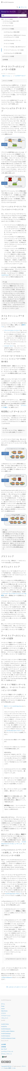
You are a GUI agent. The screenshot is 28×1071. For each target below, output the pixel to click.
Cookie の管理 (7, 1068)
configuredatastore (6, 977)
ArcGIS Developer (6, 1033)
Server (3, 1008)
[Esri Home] (4, 1057)
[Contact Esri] (10, 1062)
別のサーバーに (13, 706)
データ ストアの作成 (9, 43)
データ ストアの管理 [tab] (8, 56)
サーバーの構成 (9, 19)
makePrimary (4, 275)
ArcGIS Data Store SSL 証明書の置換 (12, 53)
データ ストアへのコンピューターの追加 (13, 50)
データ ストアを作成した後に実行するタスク (15, 46)
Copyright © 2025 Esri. (6, 1066)
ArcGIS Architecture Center (8, 1038)
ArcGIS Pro (4, 1026)
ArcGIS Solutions (5, 1036)
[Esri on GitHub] (7, 1062)
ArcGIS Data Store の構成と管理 (11, 21)
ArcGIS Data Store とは (7, 25)
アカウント (14, 730)
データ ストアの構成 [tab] (8, 28)
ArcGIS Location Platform (7, 1031)
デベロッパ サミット (6, 1054)
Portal (2, 1006)
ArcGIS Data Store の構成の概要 (11, 32)
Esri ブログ (4, 1049)
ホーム (3, 1004)
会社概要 (3, 1044)
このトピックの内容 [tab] (7, 80)
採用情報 (3, 1046)
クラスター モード (9, 346)
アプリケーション (5, 1015)
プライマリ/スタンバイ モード (12, 330)
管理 (2, 19)
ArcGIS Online (5, 1024)
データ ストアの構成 (8, 23)
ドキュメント (4, 1018)
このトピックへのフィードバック (17, 987)
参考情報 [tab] (5, 59)
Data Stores (4, 1011)
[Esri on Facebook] (5, 1062)
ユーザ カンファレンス (7, 1051)
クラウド (3, 1013)
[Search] (17, 7)
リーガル (14, 1068)
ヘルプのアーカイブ (19, 76)
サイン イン (24, 7)
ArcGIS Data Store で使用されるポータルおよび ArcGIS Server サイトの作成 (15, 36)
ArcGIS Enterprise (8, 2)
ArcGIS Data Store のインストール (12, 40)
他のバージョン (6, 76)
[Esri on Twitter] (2, 1062)
